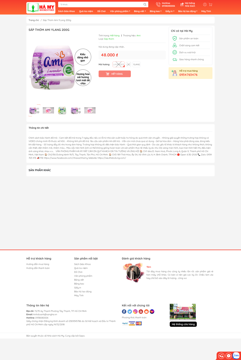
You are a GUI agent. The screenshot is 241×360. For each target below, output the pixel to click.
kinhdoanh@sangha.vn (45, 314)
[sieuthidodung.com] (40, 7)
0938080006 (41, 317)
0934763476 (188, 75)
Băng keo (155, 11)
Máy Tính (206, 11)
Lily (128, 64)
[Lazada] (152, 311)
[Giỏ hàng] (211, 4)
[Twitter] (129, 311)
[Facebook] (124, 311)
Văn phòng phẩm (119, 11)
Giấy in (169, 11)
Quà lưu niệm (86, 11)
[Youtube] (141, 311)
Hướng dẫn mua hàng (37, 264)
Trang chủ (34, 20)
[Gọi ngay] (221, 356)
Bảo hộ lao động (187, 11)
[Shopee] (146, 311)
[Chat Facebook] (229, 356)
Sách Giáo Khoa (66, 11)
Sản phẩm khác (40, 170)
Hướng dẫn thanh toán (38, 268)
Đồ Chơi (101, 11)
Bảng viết (139, 11)
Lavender (118, 64)
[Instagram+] (135, 311)
